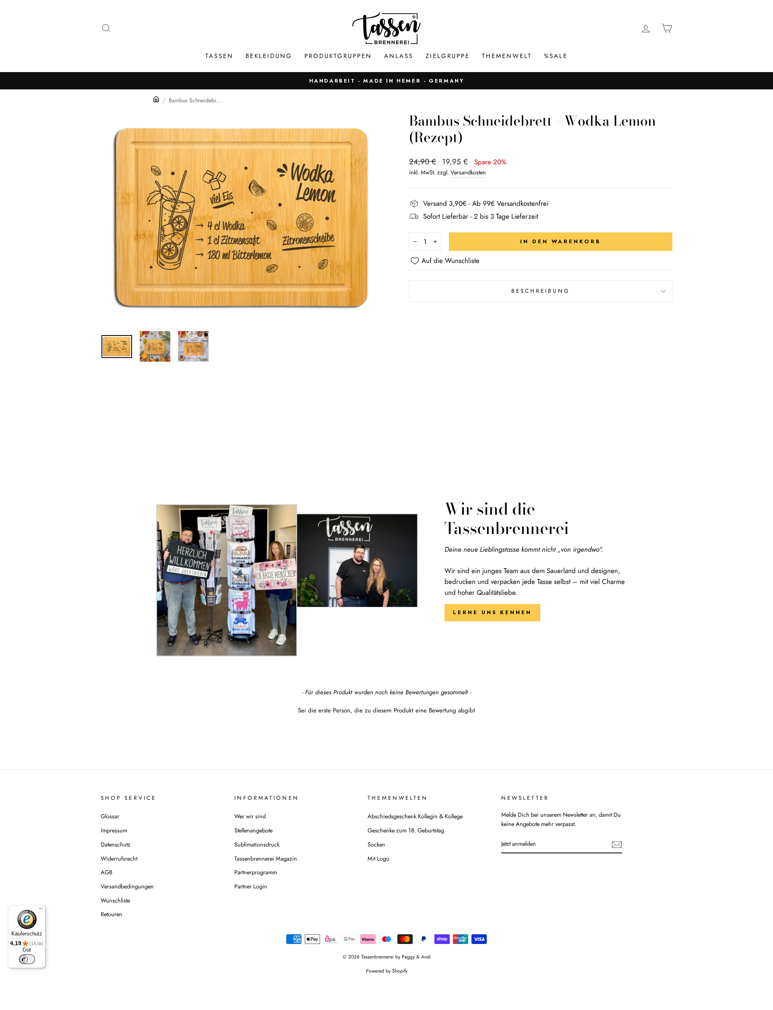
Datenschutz (115, 844)
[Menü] (40, 910)
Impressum (114, 830)
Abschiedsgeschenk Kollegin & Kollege (415, 816)
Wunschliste (115, 900)
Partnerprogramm (255, 872)
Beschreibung (540, 291)
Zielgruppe (448, 56)
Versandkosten (468, 172)
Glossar (110, 816)
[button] (386, 709)
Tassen (219, 56)
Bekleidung (269, 56)
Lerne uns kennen (492, 612)
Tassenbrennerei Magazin (265, 859)
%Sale (556, 56)
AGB (106, 872)
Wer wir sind (250, 816)
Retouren (111, 914)
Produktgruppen (338, 56)
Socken (376, 844)
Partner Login (250, 886)
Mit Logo (378, 859)
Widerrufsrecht (119, 859)
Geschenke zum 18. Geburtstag (406, 830)
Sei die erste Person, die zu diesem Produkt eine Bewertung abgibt (386, 710)
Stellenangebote (253, 830)
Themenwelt (507, 56)
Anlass (398, 56)
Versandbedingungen (127, 886)
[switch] (27, 959)
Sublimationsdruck (256, 844)
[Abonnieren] (617, 844)
